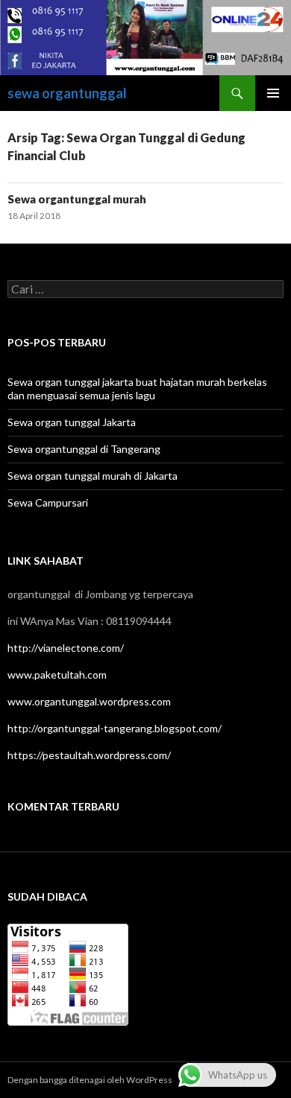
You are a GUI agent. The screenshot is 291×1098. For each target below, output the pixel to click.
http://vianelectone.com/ (65, 647)
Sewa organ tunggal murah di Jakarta (92, 475)
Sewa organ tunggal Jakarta (71, 422)
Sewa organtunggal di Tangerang (83, 448)
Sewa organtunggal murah (76, 199)
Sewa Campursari (47, 502)
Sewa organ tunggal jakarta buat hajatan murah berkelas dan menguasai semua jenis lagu (137, 388)
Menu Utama (273, 93)
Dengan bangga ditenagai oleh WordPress (89, 1079)
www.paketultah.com (57, 674)
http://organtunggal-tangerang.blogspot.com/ (114, 728)
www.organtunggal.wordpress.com (89, 701)
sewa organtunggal (67, 93)
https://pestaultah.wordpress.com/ (89, 755)
